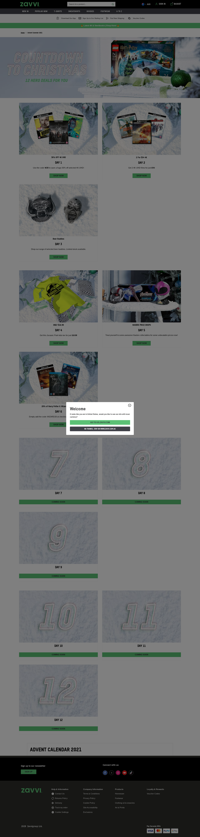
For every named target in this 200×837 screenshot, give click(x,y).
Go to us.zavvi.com (100, 422)
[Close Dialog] (129, 405)
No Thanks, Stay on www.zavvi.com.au (100, 429)
